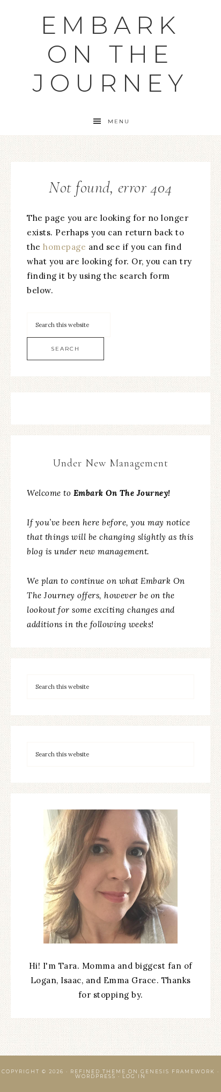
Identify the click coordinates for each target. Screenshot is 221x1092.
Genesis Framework (178, 1071)
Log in (134, 1076)
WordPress (95, 1076)
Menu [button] (119, 121)
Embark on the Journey (110, 54)
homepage (64, 247)
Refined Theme (98, 1071)
